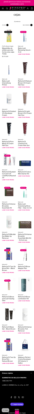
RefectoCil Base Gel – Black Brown (8, 328)
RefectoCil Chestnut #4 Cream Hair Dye (23, 143)
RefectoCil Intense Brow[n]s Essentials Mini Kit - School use (25, 237)
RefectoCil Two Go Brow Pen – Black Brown (9, 268)
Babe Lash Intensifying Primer (6, 83)
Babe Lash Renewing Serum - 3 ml (24, 50)
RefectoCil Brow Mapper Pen (24, 267)
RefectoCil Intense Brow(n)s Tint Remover (25, 329)
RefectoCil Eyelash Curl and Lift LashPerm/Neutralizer (9, 174)
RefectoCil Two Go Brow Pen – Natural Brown (9, 359)
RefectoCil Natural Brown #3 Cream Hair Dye (24, 83)
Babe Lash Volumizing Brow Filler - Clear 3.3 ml (25, 206)
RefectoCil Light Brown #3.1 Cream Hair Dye (25, 113)
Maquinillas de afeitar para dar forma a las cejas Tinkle (8, 51)
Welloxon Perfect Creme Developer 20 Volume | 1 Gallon (24, 360)
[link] (28, 8)
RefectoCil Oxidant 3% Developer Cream (9, 113)
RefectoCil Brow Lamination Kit (24, 298)
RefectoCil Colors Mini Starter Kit (24, 173)
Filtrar (4, 25)
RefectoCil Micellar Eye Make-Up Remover (9, 236)
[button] (3, 8)
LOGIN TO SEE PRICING (24, 54)
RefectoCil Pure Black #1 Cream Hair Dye (8, 143)
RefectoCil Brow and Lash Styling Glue (8, 298)
